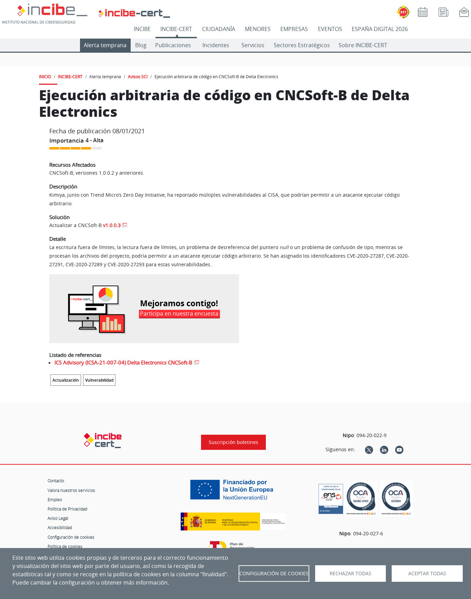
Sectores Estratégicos (302, 45)
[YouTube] (399, 449)
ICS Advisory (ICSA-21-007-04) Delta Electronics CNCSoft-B (123, 362)
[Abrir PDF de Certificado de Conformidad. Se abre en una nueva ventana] (331, 497)
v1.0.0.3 (112, 225)
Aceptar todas (427, 573)
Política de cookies (65, 546)
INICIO (45, 76)
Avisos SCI (138, 76)
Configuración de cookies (71, 537)
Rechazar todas (350, 573)
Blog (141, 45)
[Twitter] (369, 449)
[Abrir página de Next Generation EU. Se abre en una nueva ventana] (233, 492)
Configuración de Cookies (274, 573)
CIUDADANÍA (218, 29)
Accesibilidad (60, 527)
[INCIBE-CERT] (102, 440)
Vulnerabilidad (99, 380)
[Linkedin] (384, 449)
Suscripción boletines (233, 442)
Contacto (56, 480)
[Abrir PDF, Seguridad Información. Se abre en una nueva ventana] (361, 499)
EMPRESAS (294, 29)
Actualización (65, 380)
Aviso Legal (58, 518)
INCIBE (142, 29)
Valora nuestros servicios (71, 490)
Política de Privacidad (67, 509)
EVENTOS (330, 29)
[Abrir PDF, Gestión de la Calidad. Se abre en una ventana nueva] (396, 499)
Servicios (252, 45)
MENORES (258, 29)
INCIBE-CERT (176, 29)
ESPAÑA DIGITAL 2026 (380, 29)
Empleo (55, 499)
